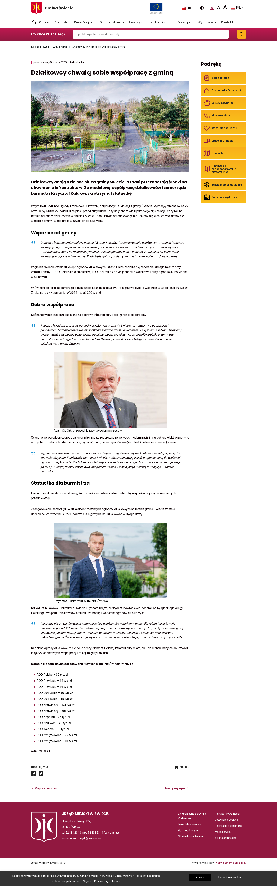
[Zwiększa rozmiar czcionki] (218, 7)
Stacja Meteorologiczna (227, 184)
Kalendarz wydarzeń (224, 197)
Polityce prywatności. (107, 881)
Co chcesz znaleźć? (48, 34)
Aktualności (60, 46)
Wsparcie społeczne (224, 128)
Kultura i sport (161, 22)
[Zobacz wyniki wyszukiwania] (241, 34)
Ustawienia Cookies (226, 820)
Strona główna (40, 46)
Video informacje (222, 140)
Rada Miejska (84, 22)
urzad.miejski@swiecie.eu (85, 838)
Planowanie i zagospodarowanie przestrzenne (224, 168)
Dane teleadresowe (189, 825)
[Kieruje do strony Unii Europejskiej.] (156, 8)
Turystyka (184, 22)
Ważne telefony (221, 115)
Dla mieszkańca (112, 22)
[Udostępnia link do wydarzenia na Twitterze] (41, 773)
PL (238, 7)
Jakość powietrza (222, 102)
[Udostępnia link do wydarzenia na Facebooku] (33, 773)
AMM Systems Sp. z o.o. (231, 862)
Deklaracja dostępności (228, 826)
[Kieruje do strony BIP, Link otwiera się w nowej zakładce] (187, 8)
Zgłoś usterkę (220, 77)
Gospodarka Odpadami (226, 90)
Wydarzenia (207, 22)
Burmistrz (61, 22)
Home (33, 22)
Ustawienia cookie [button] (229, 877)
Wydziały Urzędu (188, 831)
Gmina (44, 22)
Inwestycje (137, 22)
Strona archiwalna (225, 838)
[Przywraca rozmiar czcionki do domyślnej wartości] (212, 7)
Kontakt (227, 22)
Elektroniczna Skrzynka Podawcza (193, 816)
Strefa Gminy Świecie (191, 837)
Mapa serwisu (223, 832)
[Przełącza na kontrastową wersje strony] (202, 8)
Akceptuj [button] (200, 877)
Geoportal (218, 153)
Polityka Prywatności (227, 814)
